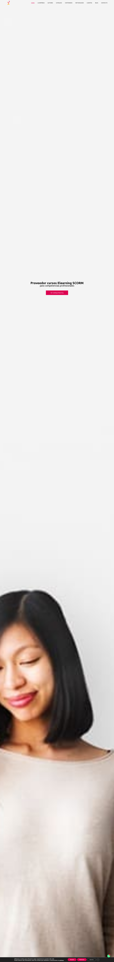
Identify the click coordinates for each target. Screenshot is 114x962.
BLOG (96, 2)
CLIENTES (89, 2)
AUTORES (50, 2)
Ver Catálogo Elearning (57, 292)
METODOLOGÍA (79, 2)
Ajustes (92, 959)
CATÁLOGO (59, 2)
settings (61, 960)
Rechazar (81, 959)
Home (33, 2)
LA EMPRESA (41, 2)
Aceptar (72, 959)
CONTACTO (104, 2)
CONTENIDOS (68, 2)
